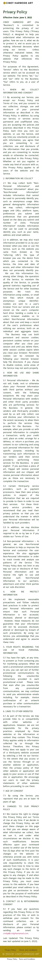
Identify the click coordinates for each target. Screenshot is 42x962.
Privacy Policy (10, 950)
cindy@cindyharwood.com (15, 933)
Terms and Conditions (28, 950)
